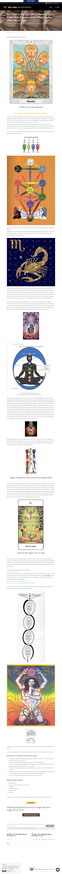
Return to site (10, 839)
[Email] (42, 839)
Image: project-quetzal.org (13, 572)
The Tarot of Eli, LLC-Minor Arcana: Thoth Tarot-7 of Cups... (42, 835)
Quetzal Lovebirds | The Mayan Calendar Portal (18, 581)
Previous (9, 832)
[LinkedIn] (39, 839)
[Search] (56, 7)
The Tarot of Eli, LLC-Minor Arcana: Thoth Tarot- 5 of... (17, 835)
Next (32, 832)
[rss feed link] (44, 839)
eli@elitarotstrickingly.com (31, 815)
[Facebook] (34, 839)
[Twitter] (36, 839)
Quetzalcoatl (17, 577)
